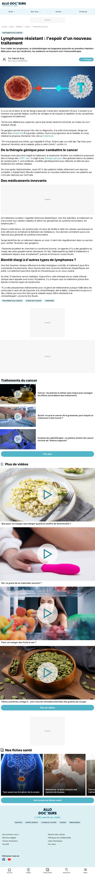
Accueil (4, 27)
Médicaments (75, 822)
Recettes (18, 822)
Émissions (83, 12)
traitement (48, 136)
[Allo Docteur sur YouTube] (9, 859)
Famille (58, 12)
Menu (85, 873)
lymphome (18, 133)
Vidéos (28, 873)
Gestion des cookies (56, 834)
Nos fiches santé (18, 750)
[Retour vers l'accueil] (47, 4)
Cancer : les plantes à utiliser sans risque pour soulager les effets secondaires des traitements (65, 394)
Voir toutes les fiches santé (47, 800)
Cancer (27, 27)
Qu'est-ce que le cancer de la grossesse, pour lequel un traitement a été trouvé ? (65, 416)
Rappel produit (32, 822)
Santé (11, 12)
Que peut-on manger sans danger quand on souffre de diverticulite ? (36, 523)
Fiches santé (47, 873)
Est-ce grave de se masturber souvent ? (21, 583)
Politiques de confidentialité (59, 838)
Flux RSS (5, 844)
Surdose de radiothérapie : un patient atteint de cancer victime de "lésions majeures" (66, 439)
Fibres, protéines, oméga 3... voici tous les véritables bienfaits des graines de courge (43, 701)
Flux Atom (52, 844)
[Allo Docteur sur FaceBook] (3, 859)
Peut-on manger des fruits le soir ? (18, 642)
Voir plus (47, 454)
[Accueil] (47, 813)
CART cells (24, 158)
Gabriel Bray (18, 58)
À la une (9, 873)
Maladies (19, 27)
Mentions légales (9, 838)
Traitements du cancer (40, 27)
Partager (88, 59)
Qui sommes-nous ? (10, 834)
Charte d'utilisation (10, 841)
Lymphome (49, 301)
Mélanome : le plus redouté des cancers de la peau (61, 790)
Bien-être (34, 12)
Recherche (66, 873)
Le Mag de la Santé (33, 301)
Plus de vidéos (16, 464)
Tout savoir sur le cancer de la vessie (21, 792)
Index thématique (55, 841)
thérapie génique (53, 158)
